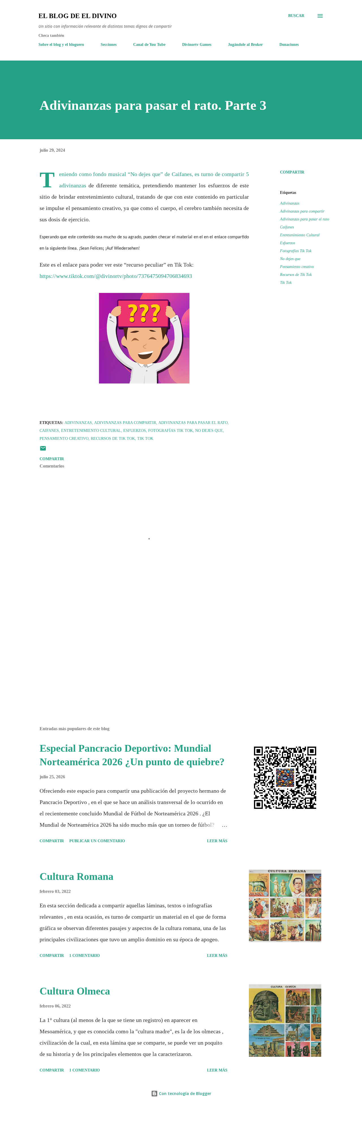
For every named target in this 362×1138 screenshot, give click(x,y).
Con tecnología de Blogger (184, 1093)
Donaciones (289, 44)
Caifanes (287, 227)
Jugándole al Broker (245, 44)
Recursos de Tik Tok (296, 275)
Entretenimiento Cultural (300, 235)
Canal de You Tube (149, 44)
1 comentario (84, 955)
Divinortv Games (196, 44)
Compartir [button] (292, 172)
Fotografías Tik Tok (295, 251)
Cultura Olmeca (75, 991)
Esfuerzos (287, 243)
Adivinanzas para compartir (302, 211)
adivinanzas (72, 185)
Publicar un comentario (97, 841)
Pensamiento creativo (297, 267)
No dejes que (290, 259)
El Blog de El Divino (77, 16)
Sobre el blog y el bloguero (61, 44)
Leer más (217, 841)
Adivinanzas (289, 203)
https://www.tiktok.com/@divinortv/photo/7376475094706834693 (116, 276)
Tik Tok (286, 282)
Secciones (109, 44)
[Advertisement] (135, 655)
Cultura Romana (76, 876)
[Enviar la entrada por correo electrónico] (43, 450)
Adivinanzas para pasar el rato (304, 219)
